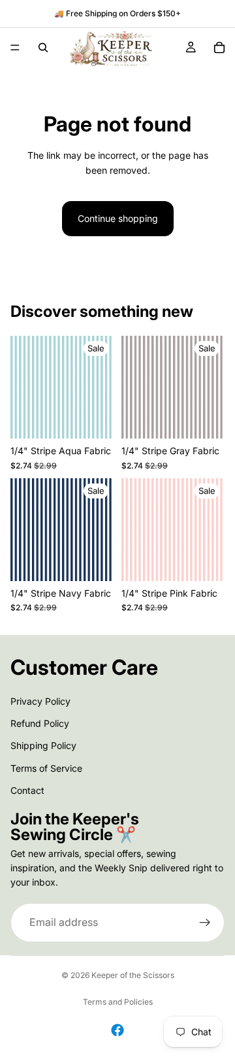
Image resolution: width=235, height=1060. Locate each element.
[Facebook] (117, 1030)
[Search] (43, 47)
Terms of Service (46, 767)
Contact (27, 790)
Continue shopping (118, 218)
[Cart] (219, 47)
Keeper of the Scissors (132, 975)
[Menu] (15, 47)
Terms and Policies (118, 1002)
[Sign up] (205, 922)
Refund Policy (39, 722)
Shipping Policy (43, 745)
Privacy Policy (40, 700)
